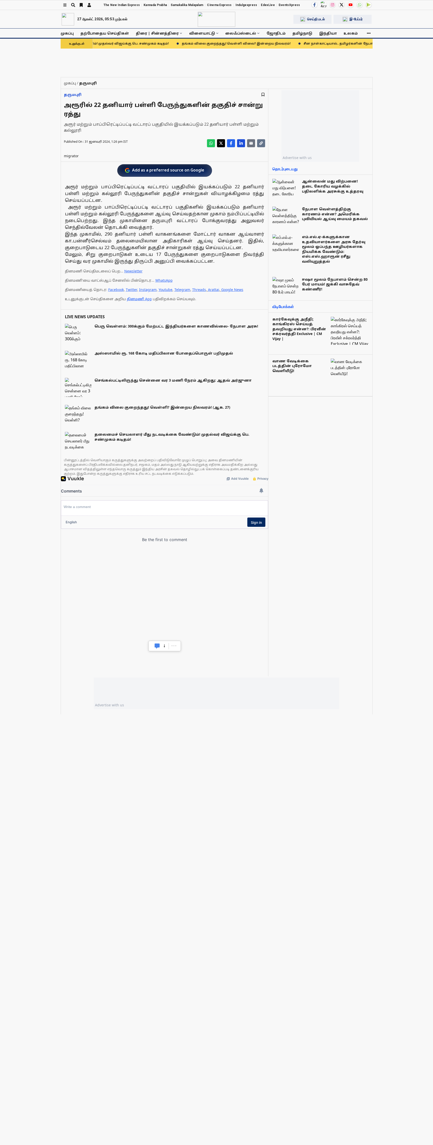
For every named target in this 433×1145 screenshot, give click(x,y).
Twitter (131, 289)
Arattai (213, 289)
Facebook (116, 289)
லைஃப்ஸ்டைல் (240, 33)
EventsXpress (289, 5)
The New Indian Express (121, 5)
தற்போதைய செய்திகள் (104, 33)
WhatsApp (164, 280)
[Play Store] (369, 5)
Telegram (182, 289)
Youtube (165, 289)
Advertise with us (297, 157)
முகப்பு (67, 33)
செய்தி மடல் (316, 19)
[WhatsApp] (360, 5)
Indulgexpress (246, 5)
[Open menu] (65, 5)
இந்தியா (328, 33)
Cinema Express (219, 5)
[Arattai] (323, 4)
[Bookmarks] (81, 5)
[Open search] (73, 5)
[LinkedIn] (241, 143)
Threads (199, 289)
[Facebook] (314, 5)
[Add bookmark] (263, 94)
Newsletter (133, 271)
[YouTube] (351, 5)
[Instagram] (333, 5)
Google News (232, 289)
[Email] (251, 143)
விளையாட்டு (202, 33)
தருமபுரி (72, 94)
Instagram (148, 289)
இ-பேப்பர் (356, 19)
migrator (71, 155)
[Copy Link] (261, 143)
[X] (342, 5)
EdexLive (268, 5)
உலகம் (351, 33)
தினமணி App (139, 298)
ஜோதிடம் (276, 33)
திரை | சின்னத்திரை (157, 33)
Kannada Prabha (155, 5)
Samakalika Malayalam (187, 5)
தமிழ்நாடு (302, 33)
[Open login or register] (89, 5)
